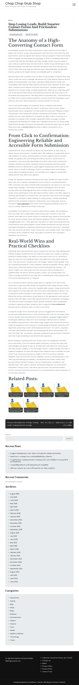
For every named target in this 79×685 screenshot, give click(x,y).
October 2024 (15, 565)
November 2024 (16, 562)
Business (13, 614)
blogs (12, 608)
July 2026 (13, 497)
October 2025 (15, 526)
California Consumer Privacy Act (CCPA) (57, 658)
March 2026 (14, 510)
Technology (14, 637)
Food (12, 627)
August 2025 (14, 533)
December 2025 (16, 520)
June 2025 (14, 539)
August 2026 (14, 494)
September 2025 (16, 530)
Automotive (14, 598)
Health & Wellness (16, 634)
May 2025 (13, 543)
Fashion (13, 621)
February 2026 (15, 513)
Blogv (12, 611)
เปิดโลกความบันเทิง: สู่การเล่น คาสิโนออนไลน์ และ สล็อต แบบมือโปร (32, 468)
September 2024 (16, 569)
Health (12, 630)
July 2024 (13, 575)
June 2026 (14, 500)
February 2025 (15, 552)
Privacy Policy (47, 666)
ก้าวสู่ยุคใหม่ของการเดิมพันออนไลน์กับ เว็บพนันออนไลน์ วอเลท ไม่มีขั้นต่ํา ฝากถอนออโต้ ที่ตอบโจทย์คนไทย (39, 461)
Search (8, 435)
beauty (12, 601)
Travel (12, 640)
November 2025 (16, 523)
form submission (23, 204)
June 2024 (14, 578)
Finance (13, 624)
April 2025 (13, 546)
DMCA (44, 663)
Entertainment (15, 617)
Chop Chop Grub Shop (23, 3)
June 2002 (14, 582)
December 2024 (16, 559)
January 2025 (15, 556)
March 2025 (14, 549)
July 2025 (13, 536)
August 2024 (14, 572)
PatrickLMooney (16, 35)
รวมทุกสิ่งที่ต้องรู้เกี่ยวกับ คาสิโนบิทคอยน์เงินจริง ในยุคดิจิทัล (29, 465)
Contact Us (46, 661)
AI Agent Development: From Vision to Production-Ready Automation (35, 453)
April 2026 (13, 507)
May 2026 (13, 504)
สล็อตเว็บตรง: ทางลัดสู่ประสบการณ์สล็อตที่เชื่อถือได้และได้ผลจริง (31, 457)
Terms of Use (47, 672)
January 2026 (15, 517)
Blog (10, 20)
